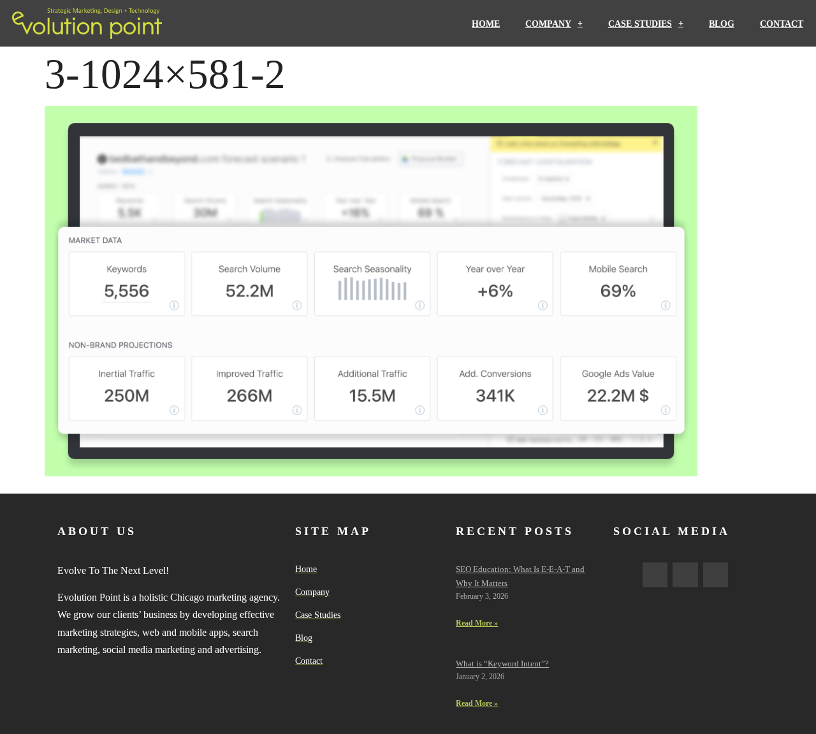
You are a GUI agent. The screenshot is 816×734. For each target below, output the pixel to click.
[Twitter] (685, 575)
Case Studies (640, 23)
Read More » (477, 623)
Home (486, 23)
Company (548, 23)
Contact (781, 23)
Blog (721, 23)
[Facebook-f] (655, 575)
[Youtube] (716, 575)
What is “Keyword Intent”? (502, 663)
